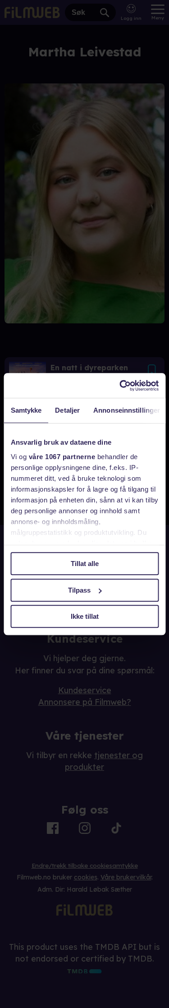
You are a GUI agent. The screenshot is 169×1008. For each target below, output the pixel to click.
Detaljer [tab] (67, 410)
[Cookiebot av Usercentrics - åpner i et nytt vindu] (120, 385)
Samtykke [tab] (25, 410)
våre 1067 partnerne (61, 456)
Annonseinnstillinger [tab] (126, 410)
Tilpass (79, 590)
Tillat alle (85, 563)
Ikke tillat (85, 616)
